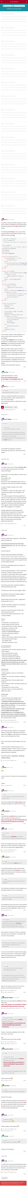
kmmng (6, 390)
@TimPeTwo (15, 756)
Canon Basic (11, 231)
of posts (13, 1)
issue (13, 224)
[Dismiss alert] (21, 1184)
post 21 (18, 847)
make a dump (18, 802)
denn (5, 795)
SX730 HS (12, 816)
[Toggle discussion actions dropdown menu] (26, 1)
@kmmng (21, 756)
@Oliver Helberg (5, 758)
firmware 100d (22, 467)
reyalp (5, 861)
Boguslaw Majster (8, 1017)
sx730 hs (19, 1001)
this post (17, 870)
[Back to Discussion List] (1, 1)
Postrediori (7, 833)
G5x (17, 226)
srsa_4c (6, 423)
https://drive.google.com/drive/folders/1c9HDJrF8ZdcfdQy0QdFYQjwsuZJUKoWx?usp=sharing (13, 1024)
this (14, 235)
